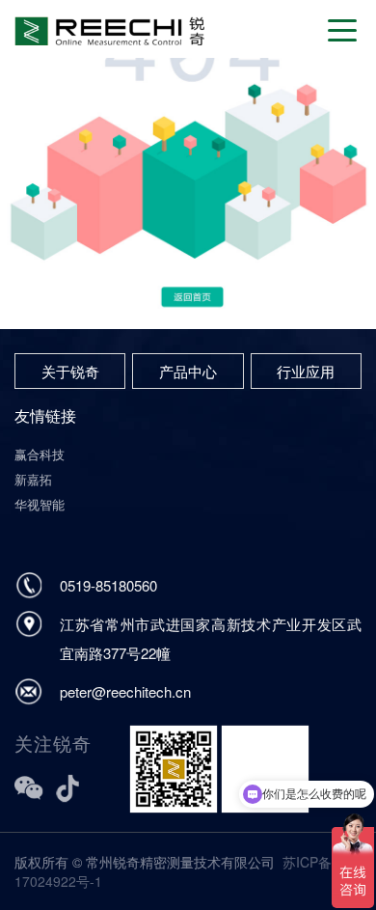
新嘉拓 (33, 479)
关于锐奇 (70, 371)
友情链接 (45, 415)
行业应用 (306, 371)
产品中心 (188, 371)
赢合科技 (39, 454)
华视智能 (39, 504)
